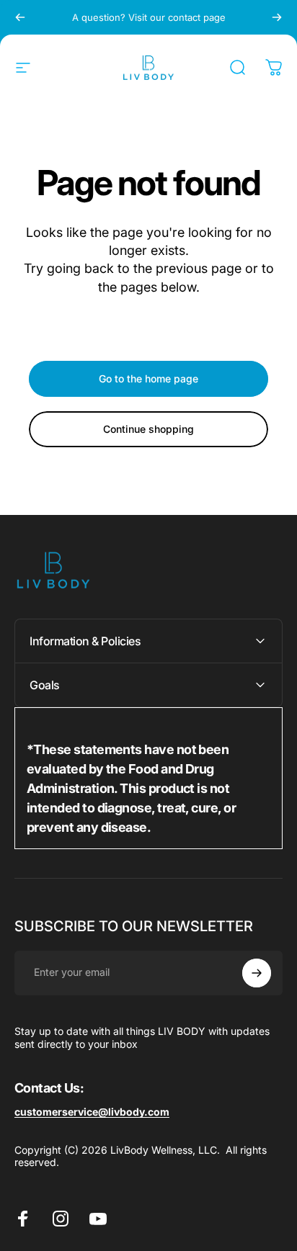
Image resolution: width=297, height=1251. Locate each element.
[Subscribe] (256, 973)
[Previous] (20, 17)
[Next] (277, 17)
